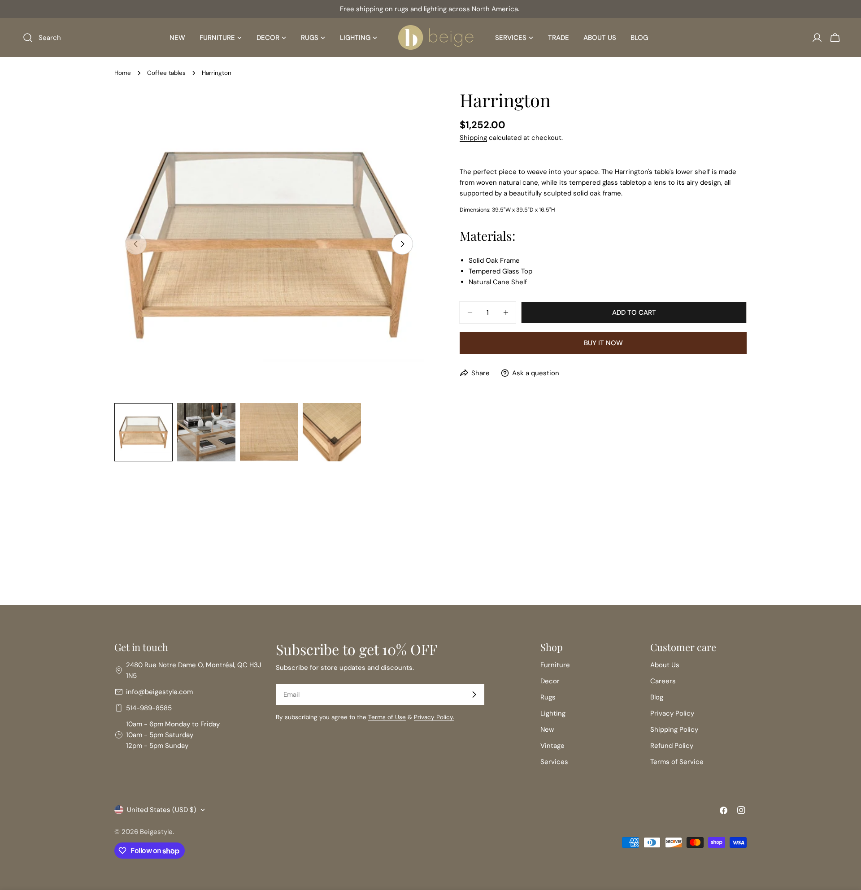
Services (554, 761)
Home (122, 73)
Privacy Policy (672, 713)
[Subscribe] (474, 694)
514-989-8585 (149, 707)
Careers (663, 681)
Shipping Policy (674, 729)
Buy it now (603, 343)
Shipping (473, 137)
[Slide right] (402, 244)
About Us (664, 664)
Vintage (552, 745)
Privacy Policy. (434, 717)
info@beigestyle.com (159, 691)
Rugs (548, 697)
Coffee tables (166, 73)
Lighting (552, 713)
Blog (656, 697)
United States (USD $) (161, 809)
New (547, 729)
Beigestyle (156, 831)
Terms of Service (677, 761)
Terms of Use (387, 717)
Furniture (555, 664)
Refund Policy (671, 745)
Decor (550, 681)
